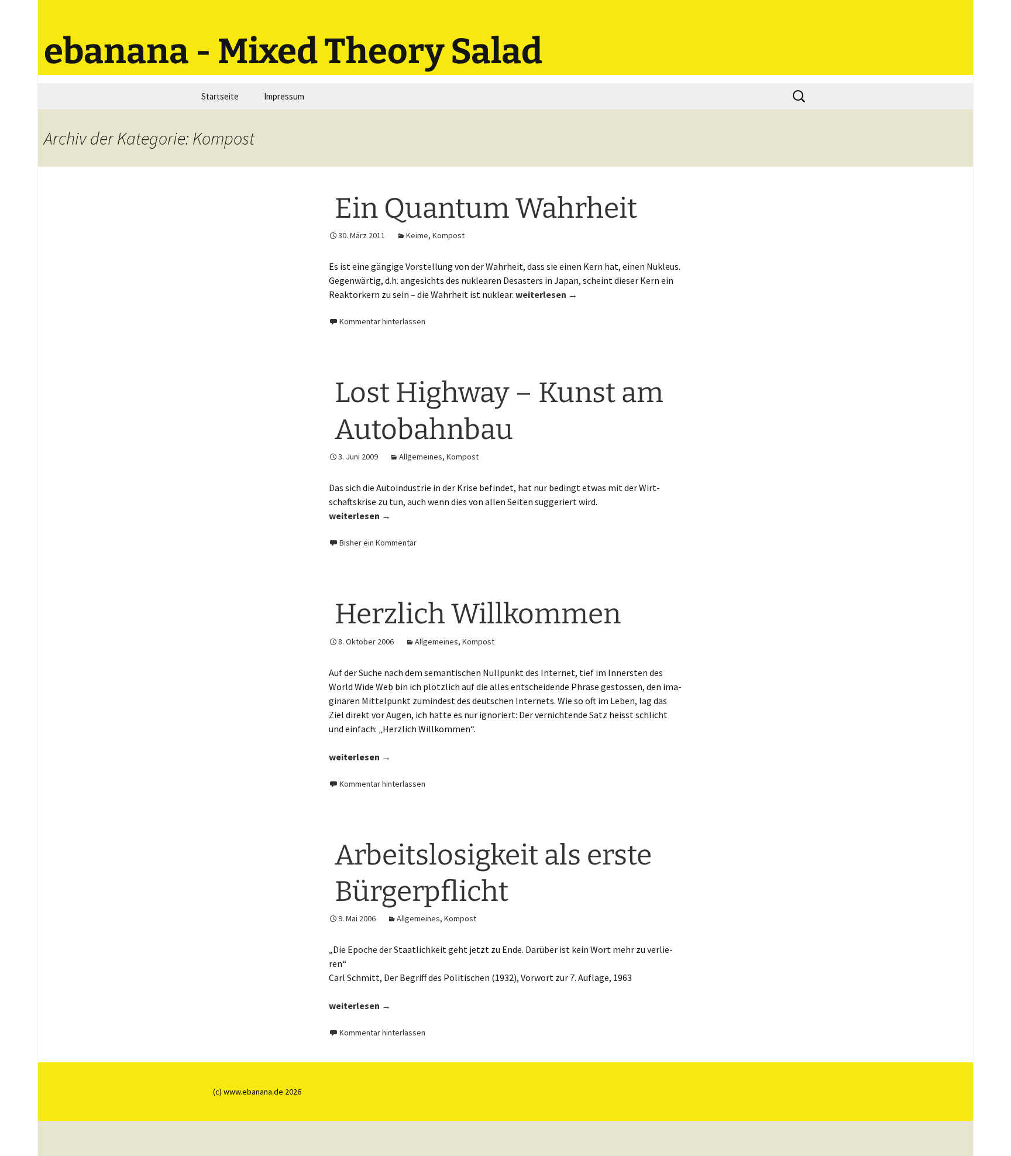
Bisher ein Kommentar (378, 542)
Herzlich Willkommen (478, 614)
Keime (417, 235)
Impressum (284, 96)
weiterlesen (546, 294)
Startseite (220, 96)
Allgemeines (420, 456)
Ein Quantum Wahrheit (486, 208)
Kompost (448, 235)
